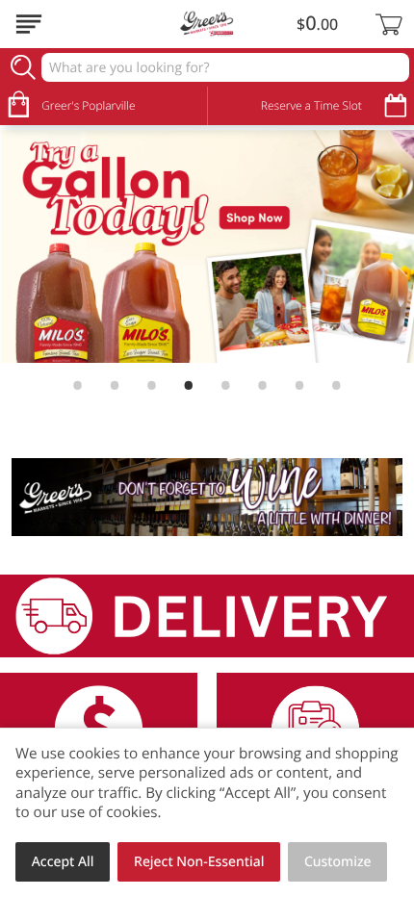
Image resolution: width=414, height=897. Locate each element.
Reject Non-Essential (199, 862)
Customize (338, 862)
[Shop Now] (29, 24)
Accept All (63, 862)
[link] (207, 246)
